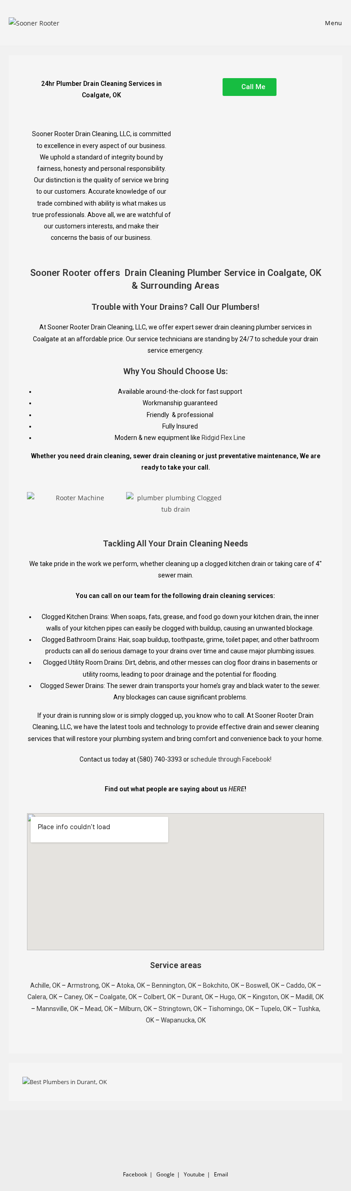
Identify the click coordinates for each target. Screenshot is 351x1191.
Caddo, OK (301, 985)
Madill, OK (310, 996)
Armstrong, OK (88, 985)
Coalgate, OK (118, 996)
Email (221, 1174)
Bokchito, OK (221, 985)
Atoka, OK (131, 985)
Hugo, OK (233, 996)
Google (165, 1174)
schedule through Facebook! (231, 759)
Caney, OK (78, 996)
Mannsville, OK (57, 1008)
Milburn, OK (135, 1008)
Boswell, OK (262, 985)
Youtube (194, 1174)
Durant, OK (197, 996)
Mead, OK (98, 1008)
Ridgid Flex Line (223, 437)
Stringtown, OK (180, 1008)
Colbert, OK (160, 996)
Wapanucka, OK (183, 1020)
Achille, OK (45, 985)
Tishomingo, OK (231, 1008)
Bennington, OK (174, 985)
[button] (36, 503)
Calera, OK (42, 996)
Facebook (135, 1174)
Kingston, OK (271, 996)
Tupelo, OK (276, 1008)
